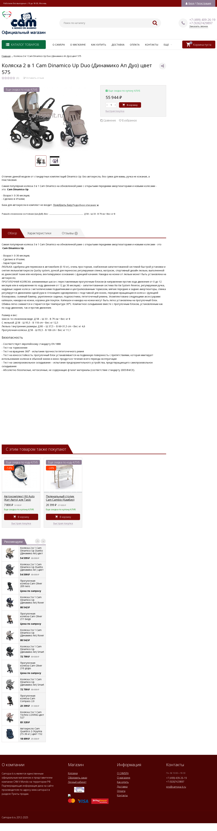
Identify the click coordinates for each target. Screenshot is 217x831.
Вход (191, 3)
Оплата (135, 44)
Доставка (118, 44)
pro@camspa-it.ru (176, 786)
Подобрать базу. (63, 205)
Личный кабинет (77, 782)
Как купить (98, 44)
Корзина (73, 773)
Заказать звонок (198, 26)
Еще (167, 44)
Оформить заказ (77, 777)
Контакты (151, 44)
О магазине (78, 44)
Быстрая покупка (115, 111)
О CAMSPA (59, 44)
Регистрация (203, 3)
